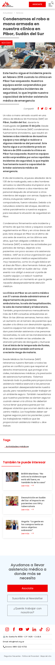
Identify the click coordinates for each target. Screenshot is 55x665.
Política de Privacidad (30, 656)
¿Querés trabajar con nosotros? (27, 610)
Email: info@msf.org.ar (13, 641)
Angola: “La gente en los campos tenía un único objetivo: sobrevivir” (32, 526)
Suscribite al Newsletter (27, 598)
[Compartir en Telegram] (50, 108)
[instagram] (7, 629)
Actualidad (7, 13)
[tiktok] (41, 629)
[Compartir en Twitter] (42, 108)
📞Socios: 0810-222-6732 (15, 646)
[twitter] (27, 629)
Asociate (27, 588)
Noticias (19, 13)
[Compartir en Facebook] (38, 108)
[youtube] (21, 629)
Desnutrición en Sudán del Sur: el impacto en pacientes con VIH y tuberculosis (33, 502)
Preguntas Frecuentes (12, 656)
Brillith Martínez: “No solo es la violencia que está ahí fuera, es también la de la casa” (33, 478)
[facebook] (14, 629)
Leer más (25, 485)
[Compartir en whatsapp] (46, 108)
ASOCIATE (37, 4)
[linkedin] (34, 629)
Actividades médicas (17, 446)
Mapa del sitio (45, 656)
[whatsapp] (48, 629)
